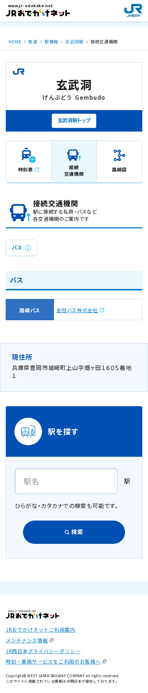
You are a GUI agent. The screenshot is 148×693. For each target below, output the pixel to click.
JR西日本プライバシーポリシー (43, 651)
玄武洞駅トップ (74, 120)
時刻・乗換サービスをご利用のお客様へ (53, 661)
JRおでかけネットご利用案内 (40, 629)
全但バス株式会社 (77, 310)
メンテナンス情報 (27, 640)
